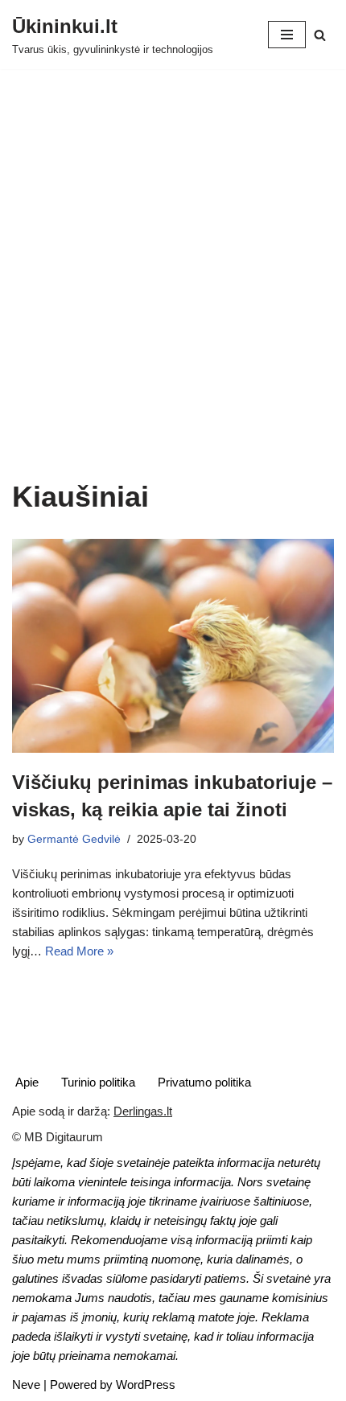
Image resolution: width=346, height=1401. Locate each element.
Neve (26, 1384)
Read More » (79, 951)
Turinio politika (98, 1082)
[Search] (320, 35)
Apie (27, 1082)
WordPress (145, 1384)
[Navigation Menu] (287, 34)
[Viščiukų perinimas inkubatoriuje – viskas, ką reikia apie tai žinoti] (173, 646)
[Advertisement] (173, 298)
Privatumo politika (204, 1082)
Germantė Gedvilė (74, 839)
